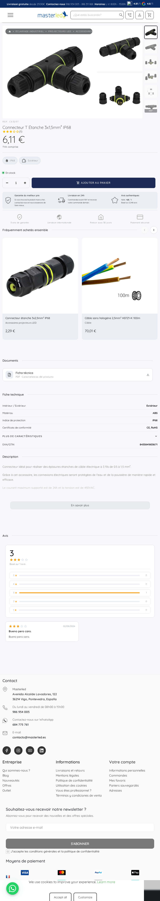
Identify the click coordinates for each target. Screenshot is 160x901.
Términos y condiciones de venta (79, 795)
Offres (6, 785)
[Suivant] (154, 230)
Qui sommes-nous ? (16, 770)
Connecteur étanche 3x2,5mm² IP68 (27, 318)
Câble (88, 322)
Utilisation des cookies (71, 785)
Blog (5, 775)
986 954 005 (72, 4)
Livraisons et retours (70, 770)
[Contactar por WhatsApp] (12, 888)
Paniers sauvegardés (124, 785)
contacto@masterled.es (29, 737)
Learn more (106, 882)
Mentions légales (67, 775)
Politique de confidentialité (74, 780)
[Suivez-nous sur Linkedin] (42, 750)
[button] (121, 15)
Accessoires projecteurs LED (20, 322)
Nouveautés (10, 780)
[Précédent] (144, 230)
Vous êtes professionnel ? (73, 790)
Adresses (115, 790)
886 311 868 (87, 4)
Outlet (6, 790)
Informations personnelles (127, 770)
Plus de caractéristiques (22, 436)
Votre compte (122, 761)
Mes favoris (117, 780)
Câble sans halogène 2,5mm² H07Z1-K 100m (112, 318)
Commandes (118, 775)
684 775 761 (20, 724)
